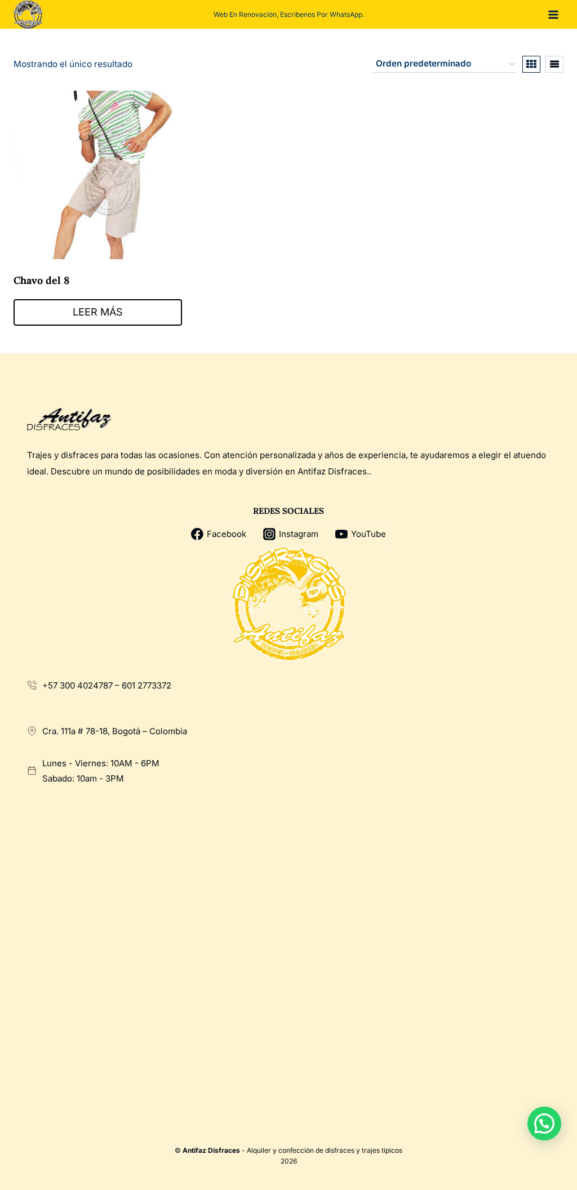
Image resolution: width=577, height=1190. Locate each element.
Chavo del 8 (41, 280)
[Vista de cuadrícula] (531, 64)
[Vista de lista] (554, 64)
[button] (544, 1123)
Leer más (98, 312)
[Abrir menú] (553, 14)
